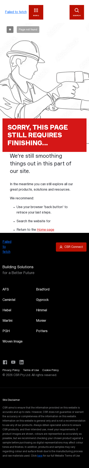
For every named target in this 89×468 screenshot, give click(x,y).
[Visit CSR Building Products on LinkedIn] (21, 362)
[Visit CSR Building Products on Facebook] (4, 362)
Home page (45, 229)
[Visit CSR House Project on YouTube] (13, 362)
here (39, 456)
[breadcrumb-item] (10, 29)
